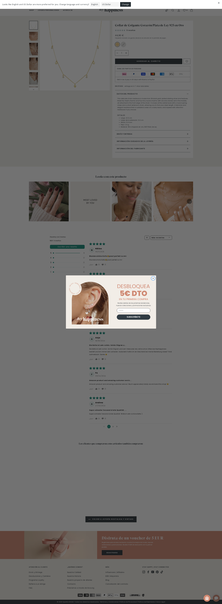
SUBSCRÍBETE (133, 317)
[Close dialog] (153, 278)
